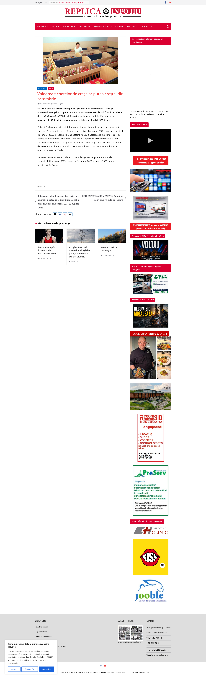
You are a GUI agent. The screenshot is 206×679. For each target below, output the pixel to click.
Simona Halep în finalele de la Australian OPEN (46, 250)
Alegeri (14, 669)
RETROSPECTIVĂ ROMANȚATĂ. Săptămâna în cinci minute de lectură (102, 198)
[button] (110, 26)
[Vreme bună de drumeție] (112, 230)
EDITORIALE (132, 27)
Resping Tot (29, 669)
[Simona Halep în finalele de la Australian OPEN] (49, 230)
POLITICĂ (55, 27)
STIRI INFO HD (84, 27)
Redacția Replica (58, 104)
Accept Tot (46, 669)
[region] (31, 657)
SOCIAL (51, 88)
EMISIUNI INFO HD (101, 27)
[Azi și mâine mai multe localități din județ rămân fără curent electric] (81, 230)
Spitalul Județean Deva (43, 637)
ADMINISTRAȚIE (69, 27)
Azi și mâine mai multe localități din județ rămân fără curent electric (79, 252)
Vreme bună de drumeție (109, 249)
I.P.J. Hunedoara (41, 632)
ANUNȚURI (144, 27)
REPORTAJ (119, 27)
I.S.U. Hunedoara (41, 627)
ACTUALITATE (42, 27)
